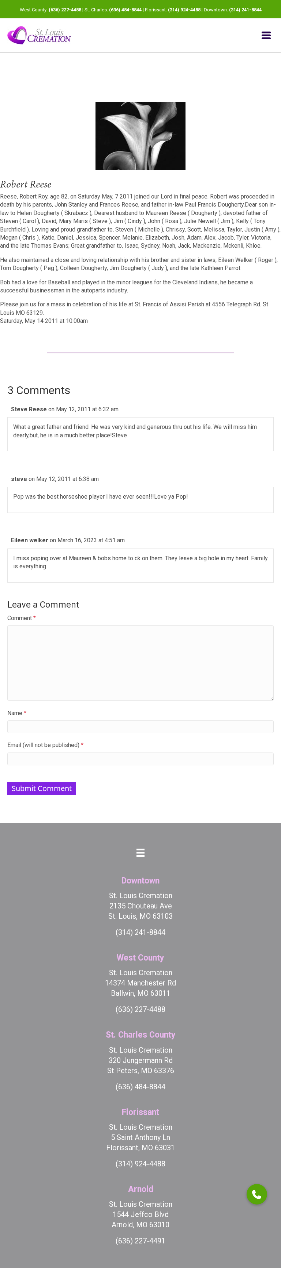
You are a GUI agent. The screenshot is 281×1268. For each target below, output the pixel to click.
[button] (257, 1194)
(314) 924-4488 (184, 9)
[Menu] (266, 35)
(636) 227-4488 (65, 9)
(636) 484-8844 (125, 9)
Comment (21, 618)
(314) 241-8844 (245, 9)
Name (16, 713)
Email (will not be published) (45, 745)
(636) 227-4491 (140, 1240)
